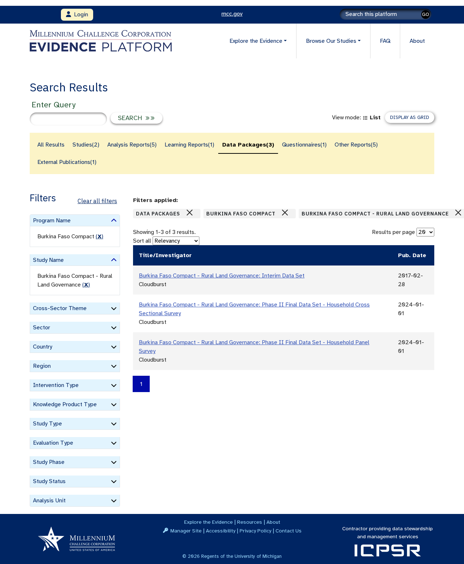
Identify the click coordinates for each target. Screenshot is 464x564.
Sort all (142, 240)
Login (79, 14)
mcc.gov (232, 13)
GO (425, 14)
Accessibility (220, 530)
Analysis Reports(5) (132, 144)
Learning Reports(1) (189, 144)
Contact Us (289, 530)
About (417, 41)
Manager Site (186, 530)
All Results (51, 144)
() (99, 236)
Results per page (393, 232)
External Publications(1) (66, 162)
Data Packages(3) (248, 144)
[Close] (190, 213)
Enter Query (53, 105)
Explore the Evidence (208, 522)
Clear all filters (97, 201)
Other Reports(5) (356, 144)
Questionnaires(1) (304, 144)
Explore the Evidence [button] (255, 41)
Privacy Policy (255, 530)
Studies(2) (85, 144)
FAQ (385, 41)
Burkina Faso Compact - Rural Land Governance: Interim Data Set (221, 275)
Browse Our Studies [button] (331, 41)
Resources (249, 522)
